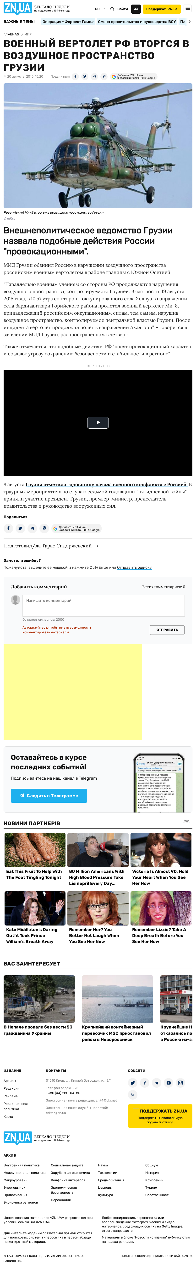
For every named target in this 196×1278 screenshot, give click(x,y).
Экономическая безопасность (64, 1190)
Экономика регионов (21, 1202)
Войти (122, 9)
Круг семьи (154, 1180)
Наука (103, 1165)
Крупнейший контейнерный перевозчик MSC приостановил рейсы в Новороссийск (116, 1033)
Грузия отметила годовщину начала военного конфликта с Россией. (107, 484)
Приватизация (15, 1195)
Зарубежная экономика (70, 1173)
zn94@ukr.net (106, 1100)
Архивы (10, 1081)
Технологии (107, 1173)
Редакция (12, 1088)
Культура (105, 1195)
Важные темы (19, 22)
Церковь (105, 1188)
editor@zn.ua (56, 1113)
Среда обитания (111, 1180)
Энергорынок (14, 1188)
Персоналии (61, 1200)
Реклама (11, 1096)
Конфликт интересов (68, 1180)
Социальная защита (67, 1165)
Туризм (151, 1188)
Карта (8, 1117)
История (152, 1173)
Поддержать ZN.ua (161, 9)
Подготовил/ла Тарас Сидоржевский (48, 546)
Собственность (157, 1195)
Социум (151, 1165)
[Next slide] (188, 21)
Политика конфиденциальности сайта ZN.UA (156, 1256)
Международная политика (25, 1173)
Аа (136, 9)
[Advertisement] (73, 692)
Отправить (167, 630)
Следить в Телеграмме (52, 795)
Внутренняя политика (22, 1165)
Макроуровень (15, 1180)
